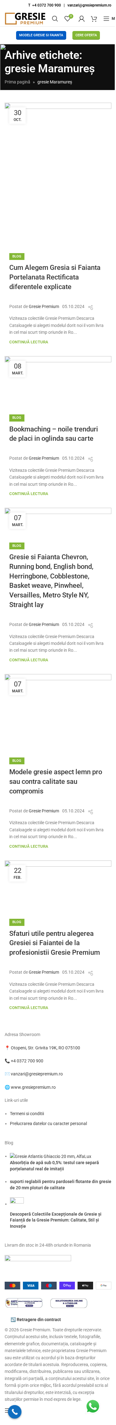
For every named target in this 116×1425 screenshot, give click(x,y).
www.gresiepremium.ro (33, 1087)
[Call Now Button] (15, 1412)
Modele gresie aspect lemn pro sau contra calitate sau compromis (55, 781)
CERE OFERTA (86, 35)
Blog (16, 256)
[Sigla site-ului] (25, 18)
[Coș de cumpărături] (94, 18)
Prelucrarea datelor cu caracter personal (48, 1123)
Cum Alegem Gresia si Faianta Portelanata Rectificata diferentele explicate (55, 277)
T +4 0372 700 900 (44, 5)
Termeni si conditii (27, 1113)
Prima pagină (17, 81)
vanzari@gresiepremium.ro (89, 5)
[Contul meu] (81, 18)
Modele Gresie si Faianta (41, 35)
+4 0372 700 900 (27, 1060)
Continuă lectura (28, 342)
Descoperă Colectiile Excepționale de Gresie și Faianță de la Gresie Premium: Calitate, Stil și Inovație (55, 1220)
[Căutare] (55, 18)
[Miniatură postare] (50, 1156)
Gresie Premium (44, 306)
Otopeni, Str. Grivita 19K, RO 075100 (45, 1047)
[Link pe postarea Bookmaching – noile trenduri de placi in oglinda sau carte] (58, 381)
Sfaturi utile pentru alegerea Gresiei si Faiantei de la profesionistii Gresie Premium (54, 943)
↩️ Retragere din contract (36, 1319)
